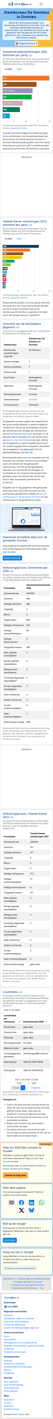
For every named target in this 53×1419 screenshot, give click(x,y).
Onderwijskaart (11, 1387)
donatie (6, 1161)
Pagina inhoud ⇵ (28, 43)
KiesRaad (14, 433)
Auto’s (7, 1336)
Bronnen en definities (14, 1363)
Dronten (33, 399)
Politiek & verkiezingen (15, 1351)
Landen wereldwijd (13, 1327)
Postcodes (9, 1321)
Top (41, 1288)
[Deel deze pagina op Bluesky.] (31, 1210)
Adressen (8, 1315)
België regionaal (31, 1327)
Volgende (35, 1087)
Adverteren (9, 1399)
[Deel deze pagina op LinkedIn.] (31, 1202)
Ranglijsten (9, 1373)
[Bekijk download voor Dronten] (26, 519)
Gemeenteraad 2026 (33, 1021)
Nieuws (7, 1369)
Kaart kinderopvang (13, 1384)
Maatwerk (9, 1406)
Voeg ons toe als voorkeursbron (21, 1268)
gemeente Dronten (19, 128)
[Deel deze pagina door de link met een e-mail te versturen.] (11, 1202)
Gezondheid (10, 1339)
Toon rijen (26, 1083)
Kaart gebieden (11, 1381)
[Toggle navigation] (41, 4)
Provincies (9, 1324)
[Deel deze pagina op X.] (21, 1210)
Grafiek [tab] (8, 69)
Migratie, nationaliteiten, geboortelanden (24, 1345)
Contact (7, 1402)
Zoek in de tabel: (12, 1009)
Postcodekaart (11, 1391)
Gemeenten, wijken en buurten (19, 1318)
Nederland (20, 1324)
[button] (30, 55)
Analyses (8, 1360)
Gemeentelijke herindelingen (18, 1366)
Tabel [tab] (19, 69)
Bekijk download (12, 558)
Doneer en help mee (15, 1175)
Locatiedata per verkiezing (10, 1018)
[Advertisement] (26, 187)
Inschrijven (10, 1240)
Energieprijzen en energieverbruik (20, 1342)
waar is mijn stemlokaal (18, 440)
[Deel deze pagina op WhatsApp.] (41, 1202)
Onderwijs (9, 1348)
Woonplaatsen (22, 1321)
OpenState (27, 433)
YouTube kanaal (11, 1409)
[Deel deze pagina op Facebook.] (21, 1202)
